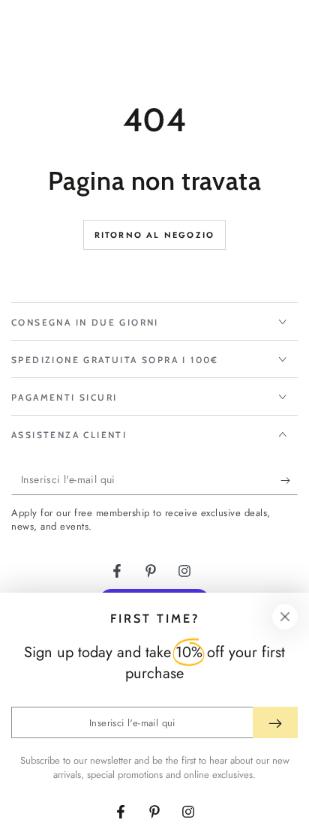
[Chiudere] (285, 616)
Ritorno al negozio (154, 235)
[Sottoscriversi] (289, 480)
